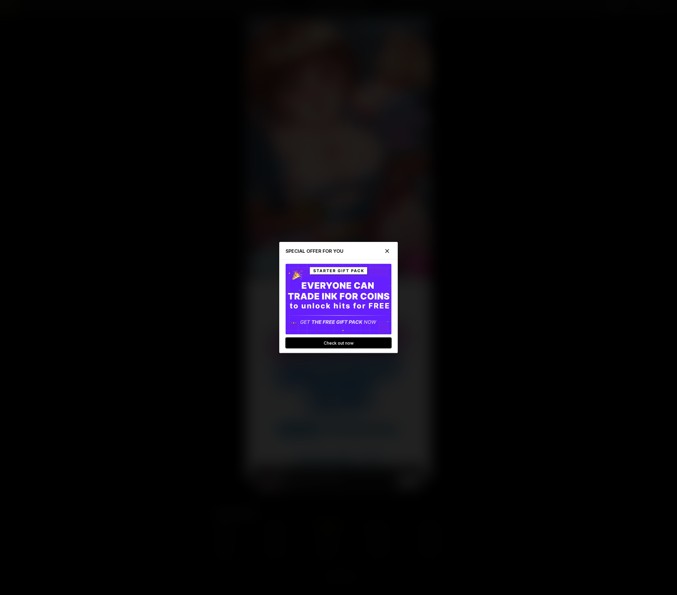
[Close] (387, 251)
